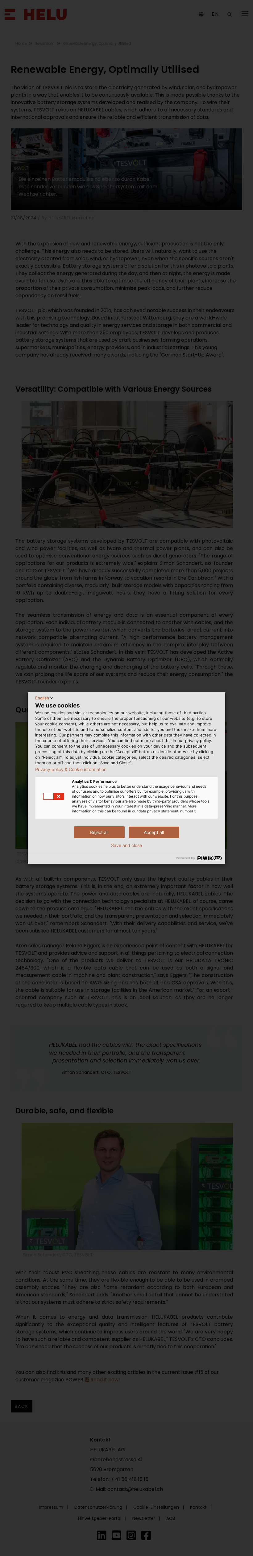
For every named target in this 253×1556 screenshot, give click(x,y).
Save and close (126, 845)
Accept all (154, 832)
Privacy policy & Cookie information (70, 769)
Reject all (99, 832)
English (42, 697)
